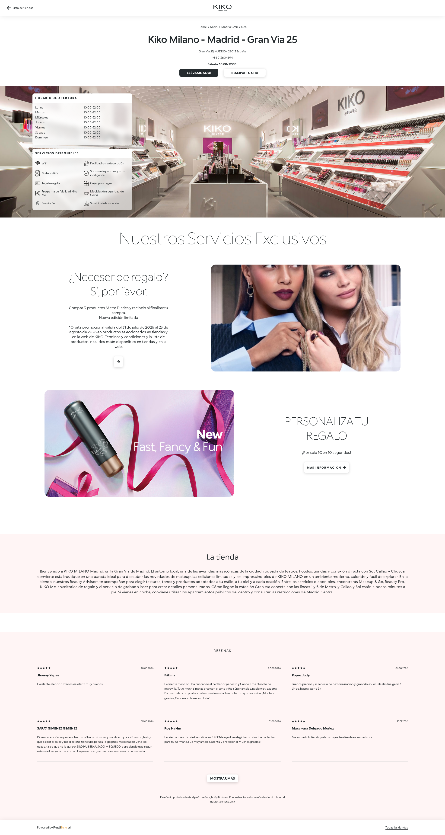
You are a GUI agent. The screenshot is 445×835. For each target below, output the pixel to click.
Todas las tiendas (396, 827)
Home (202, 27)
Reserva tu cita (244, 73)
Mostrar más (222, 778)
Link (232, 801)
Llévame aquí (199, 73)
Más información (324, 467)
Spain (214, 27)
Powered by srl (54, 827)
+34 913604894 (223, 57)
